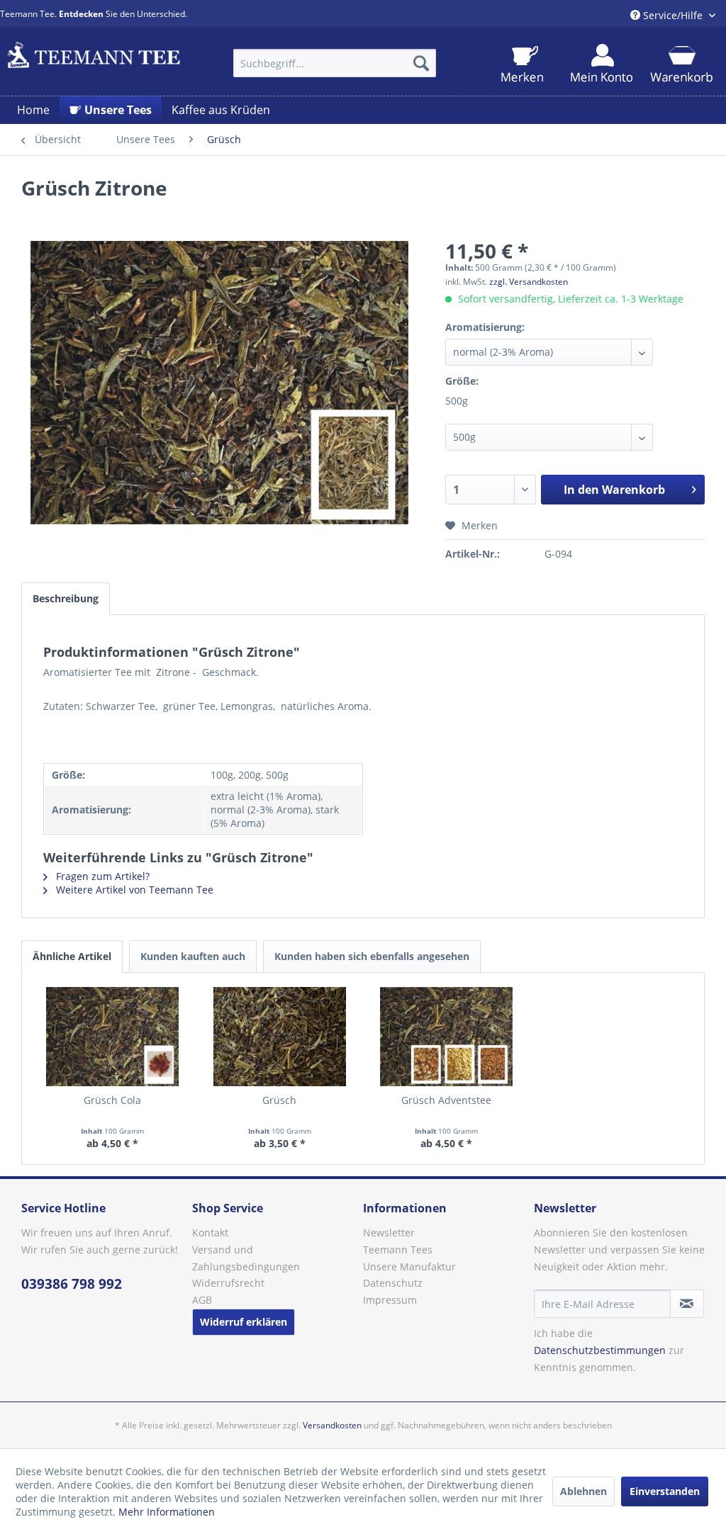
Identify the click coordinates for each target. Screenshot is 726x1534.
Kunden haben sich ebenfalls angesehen (371, 956)
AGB (202, 1300)
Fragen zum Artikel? (101, 876)
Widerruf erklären (243, 1322)
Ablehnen (583, 1491)
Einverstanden (665, 1491)
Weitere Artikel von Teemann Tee (133, 889)
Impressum (390, 1300)
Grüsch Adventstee (446, 1100)
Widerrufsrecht (228, 1283)
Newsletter (389, 1232)
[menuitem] (335, 63)
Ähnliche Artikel (72, 956)
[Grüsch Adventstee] (446, 1036)
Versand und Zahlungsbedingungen (246, 1258)
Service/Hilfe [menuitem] (672, 15)
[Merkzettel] (522, 64)
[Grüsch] (280, 1036)
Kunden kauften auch (192, 956)
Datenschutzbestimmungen (600, 1350)
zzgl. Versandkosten (528, 282)
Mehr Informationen (166, 1511)
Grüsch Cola (112, 1100)
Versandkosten (332, 1425)
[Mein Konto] (601, 64)
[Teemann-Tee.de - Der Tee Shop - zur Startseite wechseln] (93, 59)
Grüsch (279, 1100)
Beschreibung (66, 598)
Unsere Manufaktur (409, 1266)
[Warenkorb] (680, 64)
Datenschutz (393, 1283)
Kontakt (210, 1232)
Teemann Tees (397, 1249)
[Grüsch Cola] (112, 1036)
